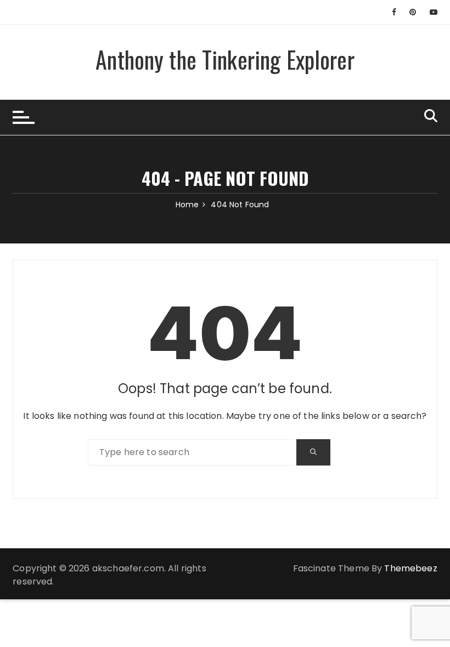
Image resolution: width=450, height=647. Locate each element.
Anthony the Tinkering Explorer (225, 59)
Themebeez (410, 568)
